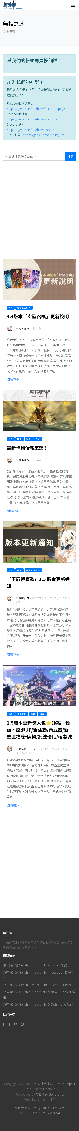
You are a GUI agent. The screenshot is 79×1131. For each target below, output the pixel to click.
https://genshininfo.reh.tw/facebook (32, 119)
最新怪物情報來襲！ (27, 447)
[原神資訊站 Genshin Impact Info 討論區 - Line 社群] (22, 1024)
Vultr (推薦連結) (49, 1113)
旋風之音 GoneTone (49, 1094)
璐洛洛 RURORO (28, 748)
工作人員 (58, 1107)
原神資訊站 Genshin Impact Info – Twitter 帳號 (35, 965)
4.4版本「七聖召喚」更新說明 (38, 316)
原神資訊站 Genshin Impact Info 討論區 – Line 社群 (38, 1004)
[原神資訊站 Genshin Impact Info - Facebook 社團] (9, 1024)
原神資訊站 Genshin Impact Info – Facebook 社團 (37, 984)
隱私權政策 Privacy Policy (32, 1107)
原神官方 (24, 328)
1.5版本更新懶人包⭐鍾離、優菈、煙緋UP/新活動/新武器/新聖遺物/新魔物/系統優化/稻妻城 (39, 729)
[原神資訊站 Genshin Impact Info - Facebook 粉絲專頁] (4, 1024)
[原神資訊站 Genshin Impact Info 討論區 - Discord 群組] (16, 1024)
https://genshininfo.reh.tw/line (44, 134)
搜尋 (70, 156)
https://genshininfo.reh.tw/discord (30, 129)
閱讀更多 (13, 379)
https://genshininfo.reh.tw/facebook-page (36, 108)
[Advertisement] (39, 209)
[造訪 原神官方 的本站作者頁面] (9, 331)
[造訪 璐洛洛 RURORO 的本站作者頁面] (9, 751)
